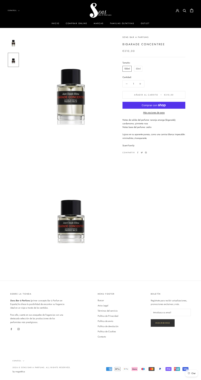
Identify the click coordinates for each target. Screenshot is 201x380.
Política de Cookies (107, 331)
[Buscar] (184, 10)
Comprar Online (76, 23)
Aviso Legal (103, 305)
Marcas (98, 23)
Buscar (101, 300)
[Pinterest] (146, 152)
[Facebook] (138, 152)
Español (12, 10)
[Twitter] (142, 152)
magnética (20, 371)
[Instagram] (18, 329)
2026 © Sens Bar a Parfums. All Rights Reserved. (42, 367)
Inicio (55, 23)
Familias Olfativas (122, 23)
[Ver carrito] (191, 10)
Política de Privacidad (108, 315)
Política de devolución (108, 326)
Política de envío (105, 321)
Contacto (102, 336)
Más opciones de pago (154, 112)
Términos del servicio (108, 310)
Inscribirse (162, 323)
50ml (138, 68)
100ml (127, 68)
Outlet (145, 23)
